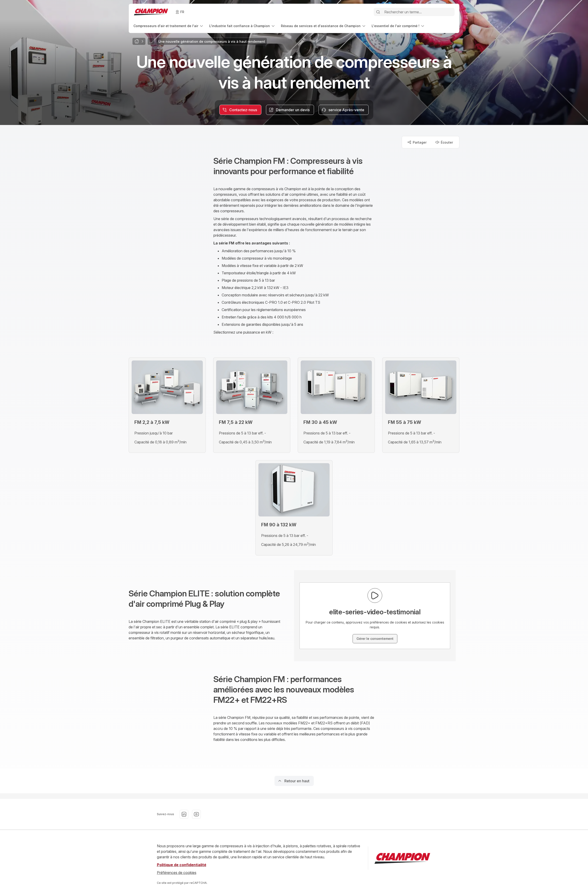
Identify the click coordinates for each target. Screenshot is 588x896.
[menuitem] (168, 25)
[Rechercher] (378, 12)
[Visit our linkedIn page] (184, 814)
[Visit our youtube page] (196, 814)
